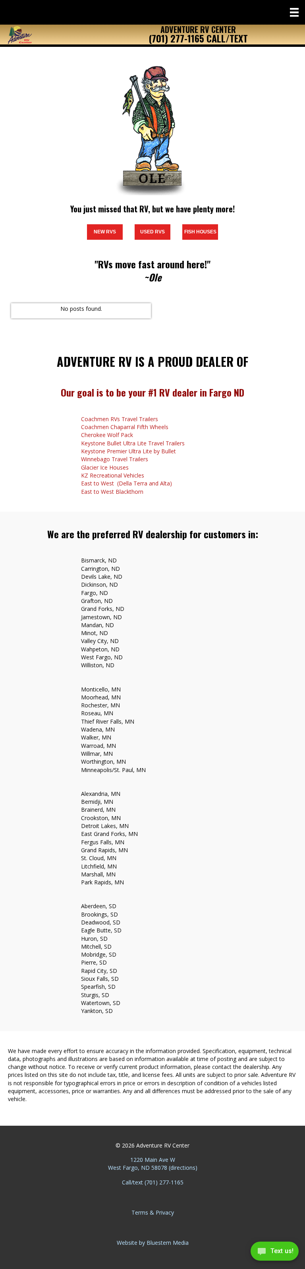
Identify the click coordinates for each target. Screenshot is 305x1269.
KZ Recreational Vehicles (112, 475)
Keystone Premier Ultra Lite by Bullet (128, 451)
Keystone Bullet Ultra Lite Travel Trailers (133, 443)
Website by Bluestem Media (153, 1242)
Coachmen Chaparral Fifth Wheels (124, 427)
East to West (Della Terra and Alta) (126, 483)
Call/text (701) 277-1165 (152, 1182)
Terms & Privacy (152, 1212)
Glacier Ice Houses (105, 467)
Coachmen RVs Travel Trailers (119, 419)
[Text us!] (274, 1253)
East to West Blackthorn (112, 491)
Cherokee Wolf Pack (107, 435)
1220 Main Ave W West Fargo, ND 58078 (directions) (152, 1163)
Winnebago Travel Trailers (114, 459)
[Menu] (294, 12)
